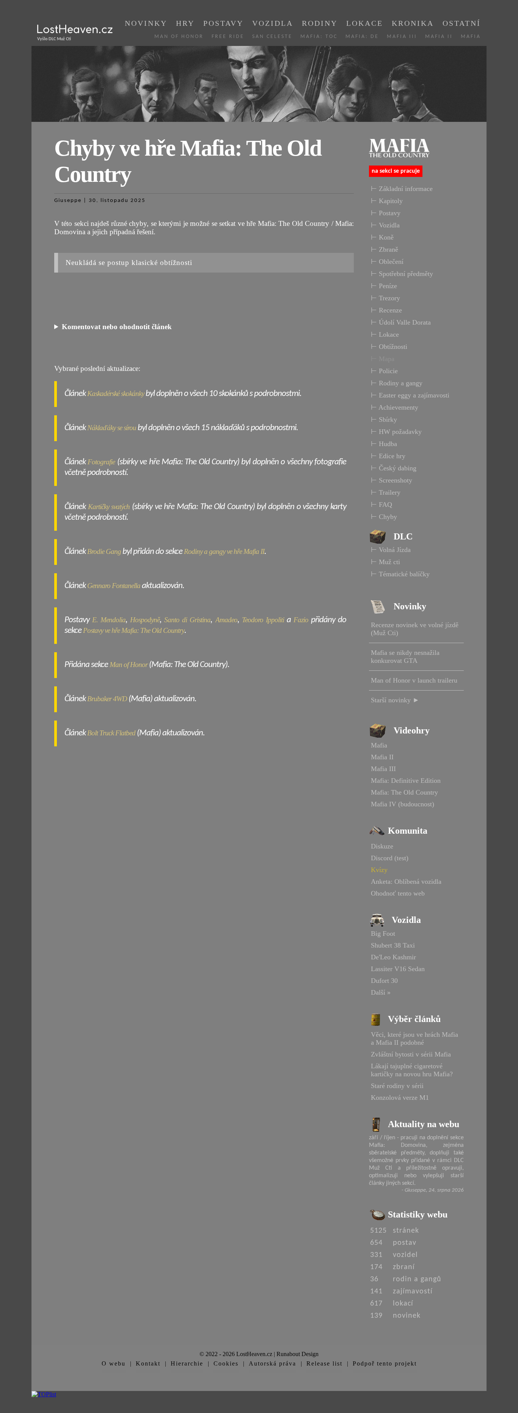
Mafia (471, 36)
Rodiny (319, 23)
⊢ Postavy (385, 213)
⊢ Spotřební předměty (402, 274)
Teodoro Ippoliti (263, 620)
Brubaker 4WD (107, 699)
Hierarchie (187, 1363)
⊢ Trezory (385, 298)
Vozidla (272, 23)
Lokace (364, 23)
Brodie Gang (104, 551)
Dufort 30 (384, 980)
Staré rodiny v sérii (397, 1086)
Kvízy (379, 870)
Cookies (226, 1363)
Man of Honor (179, 36)
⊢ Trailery (385, 492)
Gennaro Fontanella (113, 586)
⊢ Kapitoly (387, 201)
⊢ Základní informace (402, 188)
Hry (185, 23)
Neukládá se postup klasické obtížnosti (129, 263)
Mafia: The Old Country (404, 792)
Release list (324, 1363)
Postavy (223, 23)
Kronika (413, 23)
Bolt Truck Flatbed (111, 733)
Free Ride (228, 36)
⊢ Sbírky (384, 419)
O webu (114, 1363)
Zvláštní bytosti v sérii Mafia (411, 1054)
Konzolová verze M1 (400, 1097)
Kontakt (148, 1363)
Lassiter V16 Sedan (398, 969)
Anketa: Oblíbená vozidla (406, 881)
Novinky (146, 23)
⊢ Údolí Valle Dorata (401, 322)
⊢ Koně (382, 237)
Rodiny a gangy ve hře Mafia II (224, 551)
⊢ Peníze (384, 286)
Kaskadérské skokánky (115, 393)
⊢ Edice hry (388, 456)
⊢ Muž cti (385, 562)
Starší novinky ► (395, 700)
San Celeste (272, 36)
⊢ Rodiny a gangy (396, 383)
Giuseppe (68, 200)
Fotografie (101, 462)
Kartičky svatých (109, 507)
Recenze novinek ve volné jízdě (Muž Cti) (414, 629)
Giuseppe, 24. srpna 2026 (434, 1190)
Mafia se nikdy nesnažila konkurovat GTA (405, 656)
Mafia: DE (362, 36)
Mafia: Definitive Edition (406, 780)
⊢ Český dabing (393, 468)
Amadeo (226, 620)
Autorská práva (272, 1363)
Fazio (301, 620)
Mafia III (402, 36)
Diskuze (382, 846)
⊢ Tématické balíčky (400, 574)
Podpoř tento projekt (385, 1363)
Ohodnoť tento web (398, 893)
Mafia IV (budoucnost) (402, 804)
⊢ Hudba (384, 444)
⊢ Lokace (385, 334)
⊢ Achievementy (394, 407)
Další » (381, 992)
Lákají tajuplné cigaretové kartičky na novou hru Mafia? (412, 1070)
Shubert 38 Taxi (393, 945)
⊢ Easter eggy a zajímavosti (410, 395)
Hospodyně (145, 620)
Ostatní (462, 23)
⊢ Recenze (386, 310)
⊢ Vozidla (385, 225)
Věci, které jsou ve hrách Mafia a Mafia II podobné (414, 1038)
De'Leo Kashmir (393, 957)
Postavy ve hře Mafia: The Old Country (133, 630)
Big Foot (383, 933)
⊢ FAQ (381, 504)
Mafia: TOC (318, 36)
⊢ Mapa (382, 359)
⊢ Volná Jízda (391, 550)
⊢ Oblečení (387, 261)
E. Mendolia (109, 620)
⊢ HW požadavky (396, 431)
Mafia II (439, 36)
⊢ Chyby (384, 516)
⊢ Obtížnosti (389, 346)
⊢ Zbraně (384, 249)
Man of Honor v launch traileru (414, 680)
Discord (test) (389, 858)
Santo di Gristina (187, 620)
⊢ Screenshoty (391, 480)
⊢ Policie (384, 371)
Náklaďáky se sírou (111, 428)
